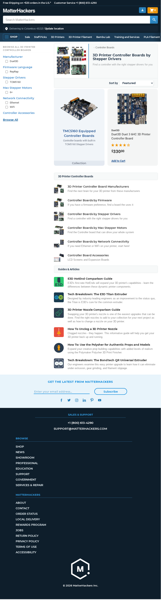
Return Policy (27, 536)
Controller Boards (105, 47)
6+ (11, 92)
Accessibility (26, 552)
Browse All (10, 120)
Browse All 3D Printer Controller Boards (19, 48)
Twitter (68, 400)
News (20, 452)
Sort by (113, 83)
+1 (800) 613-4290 (86, 2)
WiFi (12, 106)
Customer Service (64, 2)
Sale (27, 37)
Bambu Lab (103, 37)
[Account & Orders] (142, 10)
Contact (22, 508)
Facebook (61, 400)
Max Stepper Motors (17, 88)
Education (24, 468)
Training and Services (126, 37)
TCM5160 (15, 82)
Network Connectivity (18, 98)
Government (26, 479)
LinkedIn (84, 400)
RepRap (14, 71)
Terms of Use (26, 547)
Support (22, 474)
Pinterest (91, 400)
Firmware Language (17, 67)
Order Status (27, 514)
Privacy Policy (27, 541)
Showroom (25, 457)
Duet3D (14, 61)
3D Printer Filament (80, 37)
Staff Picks (40, 37)
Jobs (19, 530)
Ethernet (14, 102)
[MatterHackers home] (19, 11)
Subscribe (111, 391)
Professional (27, 463)
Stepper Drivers (14, 77)
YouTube (99, 400)
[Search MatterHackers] (154, 20)
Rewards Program (31, 525)
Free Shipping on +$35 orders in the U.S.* (27, 2)
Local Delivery (28, 519)
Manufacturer (13, 57)
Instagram (76, 400)
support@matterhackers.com (80, 429)
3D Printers (57, 37)
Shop (20, 446)
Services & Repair (29, 485)
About (21, 503)
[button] (80, 29)
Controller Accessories (19, 113)
